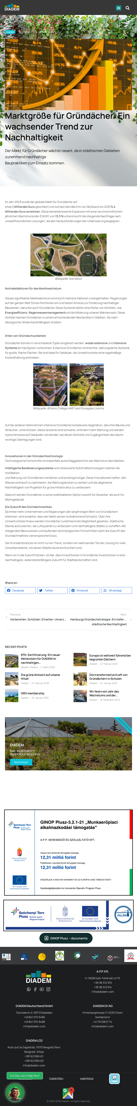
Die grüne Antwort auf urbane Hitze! (40, 677)
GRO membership (32, 693)
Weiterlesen (21, 762)
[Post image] (11, 661)
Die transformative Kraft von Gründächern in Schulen (108, 677)
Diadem (25, 667)
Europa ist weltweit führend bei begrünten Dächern (110, 657)
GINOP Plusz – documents (69, 938)
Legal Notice (86, 1078)
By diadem (25, 32)
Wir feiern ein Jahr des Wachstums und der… (104, 693)
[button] (118, 8)
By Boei (16, 1103)
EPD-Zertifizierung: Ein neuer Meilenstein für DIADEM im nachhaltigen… (40, 659)
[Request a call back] (15, 1092)
